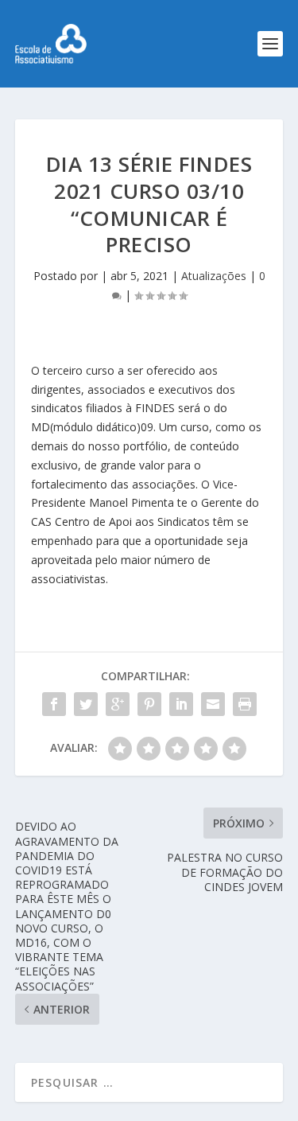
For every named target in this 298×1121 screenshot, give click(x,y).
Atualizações (213, 275)
